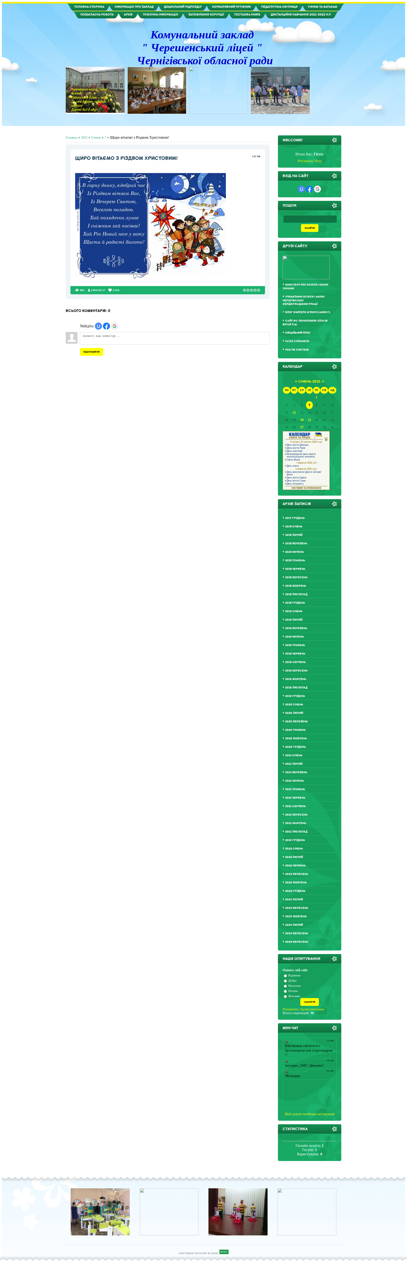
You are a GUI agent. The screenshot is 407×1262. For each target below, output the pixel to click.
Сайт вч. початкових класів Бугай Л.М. (305, 322)
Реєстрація (305, 161)
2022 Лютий (294, 857)
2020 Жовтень (296, 738)
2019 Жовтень (295, 679)
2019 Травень (295, 645)
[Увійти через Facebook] (106, 326)
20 (302, 420)
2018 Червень (295, 569)
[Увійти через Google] (114, 326)
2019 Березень (296, 628)
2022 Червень (295, 865)
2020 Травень (295, 730)
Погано (293, 991)
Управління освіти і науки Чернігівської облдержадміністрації (303, 300)
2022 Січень (294, 848)
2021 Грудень (295, 840)
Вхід (318, 161)
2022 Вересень (296, 874)
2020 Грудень (295, 747)
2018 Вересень (296, 577)
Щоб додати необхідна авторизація (309, 1114)
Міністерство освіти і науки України (305, 286)
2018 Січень (293, 526)
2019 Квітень (294, 637)
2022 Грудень (295, 891)
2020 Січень (294, 704)
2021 (84, 137)
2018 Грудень (295, 603)
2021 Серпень (295, 806)
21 (309, 420)
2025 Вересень (296, 942)
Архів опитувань (312, 1009)
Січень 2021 (309, 381)
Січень (96, 137)
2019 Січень (293, 611)
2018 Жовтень (295, 586)
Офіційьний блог (298, 333)
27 (302, 427)
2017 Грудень (295, 518)
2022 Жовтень (296, 882)
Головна (71, 137)
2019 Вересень (296, 670)
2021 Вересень (296, 815)
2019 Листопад (296, 687)
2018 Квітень (294, 552)
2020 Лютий (294, 713)
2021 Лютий (293, 764)
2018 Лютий (293, 535)
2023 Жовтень (296, 916)
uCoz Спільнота (297, 341)
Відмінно (294, 975)
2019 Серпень (295, 662)
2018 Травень (295, 560)
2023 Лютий (294, 899)
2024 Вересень (296, 933)
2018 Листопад (296, 594)
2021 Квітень (294, 781)
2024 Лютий (294, 925)
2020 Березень (296, 721)
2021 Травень (295, 789)
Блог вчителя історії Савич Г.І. (308, 312)
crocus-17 (98, 290)
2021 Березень (296, 772)
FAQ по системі (297, 350)
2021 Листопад (296, 831)
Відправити (92, 351)
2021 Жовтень (295, 823)
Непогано (294, 985)
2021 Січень (293, 755)
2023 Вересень (296, 908)
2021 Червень (295, 798)
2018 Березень (296, 543)
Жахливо (294, 996)
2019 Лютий (293, 620)
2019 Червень (295, 653)
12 (294, 412)
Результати (290, 1009)
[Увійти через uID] (98, 326)
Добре (292, 980)
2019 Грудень (295, 696)
